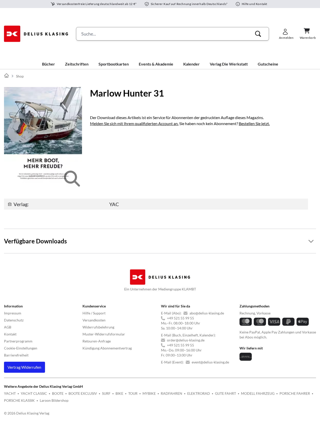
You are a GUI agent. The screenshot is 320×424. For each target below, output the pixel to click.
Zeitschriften (76, 64)
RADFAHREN (171, 393)
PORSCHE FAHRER (295, 393)
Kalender (191, 64)
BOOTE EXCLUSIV (82, 393)
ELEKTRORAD (198, 393)
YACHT (10, 393)
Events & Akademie (156, 64)
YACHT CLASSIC (34, 393)
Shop (20, 76)
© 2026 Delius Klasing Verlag (26, 413)
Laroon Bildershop (54, 400)
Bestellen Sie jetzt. (254, 123)
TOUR (133, 393)
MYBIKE (149, 393)
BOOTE (58, 393)
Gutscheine (268, 64)
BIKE (119, 393)
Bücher (48, 64)
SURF (106, 393)
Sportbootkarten (113, 64)
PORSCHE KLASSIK (19, 400)
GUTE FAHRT (225, 393)
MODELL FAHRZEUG (257, 393)
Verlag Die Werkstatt (229, 64)
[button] (258, 34)
